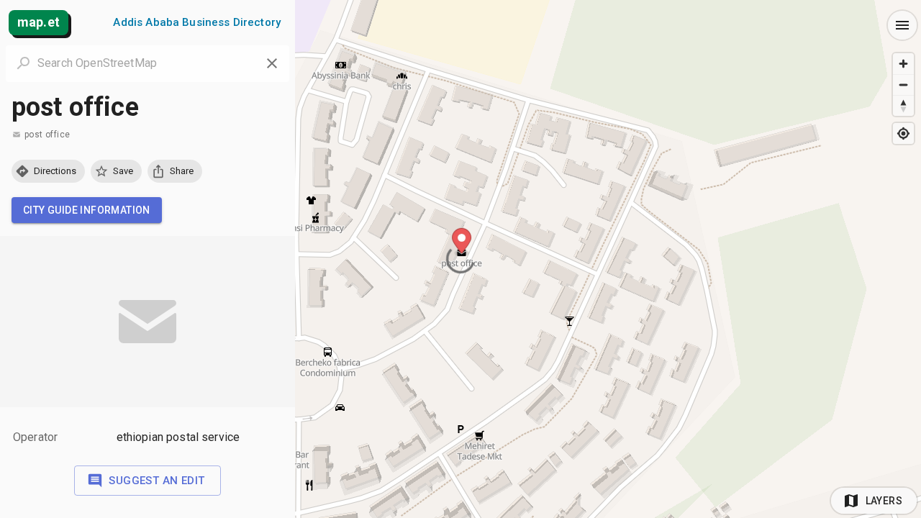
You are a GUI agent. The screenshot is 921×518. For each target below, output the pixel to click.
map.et (38, 21)
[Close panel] (272, 63)
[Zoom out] (903, 84)
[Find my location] (903, 133)
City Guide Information (86, 210)
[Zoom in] (903, 63)
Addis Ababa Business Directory (197, 22)
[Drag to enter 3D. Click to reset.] (903, 105)
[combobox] (147, 63)
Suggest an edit (156, 480)
